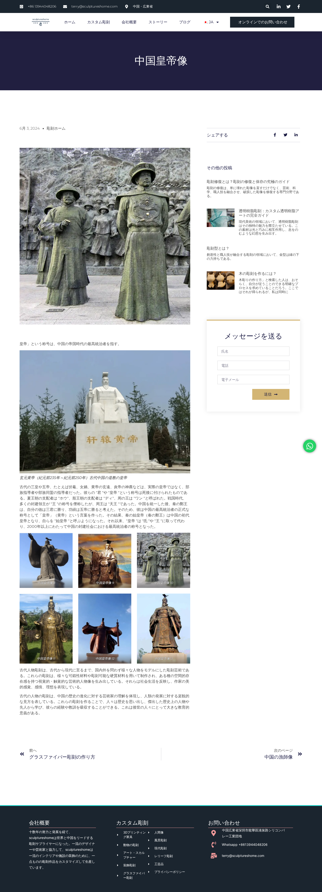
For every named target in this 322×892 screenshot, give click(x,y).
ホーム (69, 22)
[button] (267, 6)
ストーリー (158, 22)
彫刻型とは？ (218, 248)
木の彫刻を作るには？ (258, 273)
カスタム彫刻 (98, 22)
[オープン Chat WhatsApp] (309, 446)
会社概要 (129, 22)
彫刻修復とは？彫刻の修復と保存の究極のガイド (248, 181)
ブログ (184, 22)
